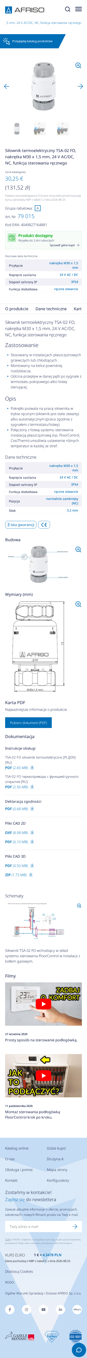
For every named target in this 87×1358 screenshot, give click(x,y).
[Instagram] (26, 1309)
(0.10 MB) (17, 841)
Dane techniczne (51, 308)
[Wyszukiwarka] (67, 10)
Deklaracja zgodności (23, 801)
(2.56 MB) (17, 786)
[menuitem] (16, 128)
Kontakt (11, 1180)
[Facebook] (9, 1309)
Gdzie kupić (56, 1148)
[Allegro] (77, 1309)
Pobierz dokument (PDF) (28, 722)
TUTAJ (8, 1239)
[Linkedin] (60, 1309)
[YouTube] (43, 1309)
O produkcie (16, 308)
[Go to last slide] (6, 86)
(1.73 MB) (16, 874)
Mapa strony (57, 1169)
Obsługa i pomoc (19, 1169)
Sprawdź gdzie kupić (62, 245)
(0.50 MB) (17, 865)
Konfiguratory (58, 1180)
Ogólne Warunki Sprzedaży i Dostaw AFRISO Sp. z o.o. (43, 1293)
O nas (10, 1158)
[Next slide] (80, 86)
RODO (9, 1282)
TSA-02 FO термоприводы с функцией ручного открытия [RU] (42, 779)
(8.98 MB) (17, 832)
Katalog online (17, 1148)
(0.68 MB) (17, 808)
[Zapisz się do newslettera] (75, 1226)
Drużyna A (55, 1158)
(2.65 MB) (17, 767)
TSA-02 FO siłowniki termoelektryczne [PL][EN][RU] (40, 760)
